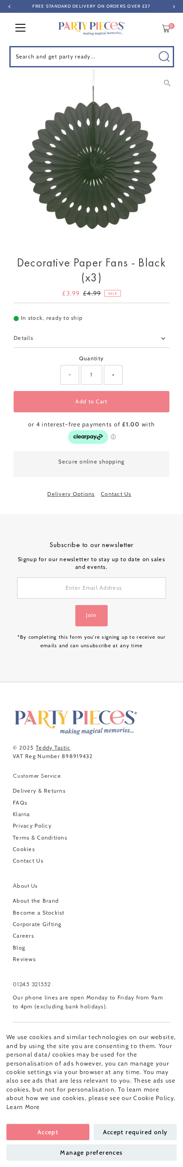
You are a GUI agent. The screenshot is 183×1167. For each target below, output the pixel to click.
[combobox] (91, 56)
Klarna (21, 814)
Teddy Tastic (53, 747)
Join (91, 615)
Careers (23, 935)
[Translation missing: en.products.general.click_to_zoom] (167, 83)
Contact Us (116, 494)
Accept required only (135, 1132)
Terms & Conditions (40, 837)
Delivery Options (70, 494)
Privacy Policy (32, 825)
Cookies (24, 849)
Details (23, 338)
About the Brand (36, 901)
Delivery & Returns (39, 791)
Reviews (24, 959)
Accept (47, 1132)
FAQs (20, 802)
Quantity (91, 358)
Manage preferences (91, 1152)
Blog (19, 947)
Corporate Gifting (37, 924)
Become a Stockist (39, 912)
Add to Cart (91, 401)
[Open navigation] (20, 28)
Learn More (23, 1107)
